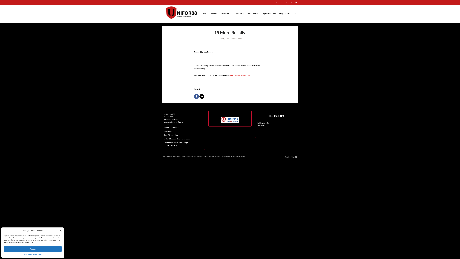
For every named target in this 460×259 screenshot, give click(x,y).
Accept (32, 249)
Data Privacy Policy (171, 135)
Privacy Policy (37, 255)
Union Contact (252, 14)
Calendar (213, 14)
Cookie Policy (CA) (291, 157)
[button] (60, 231)
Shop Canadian (284, 14)
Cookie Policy (27, 255)
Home (204, 14)
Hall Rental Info (263, 123)
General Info (225, 14)
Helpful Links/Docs (269, 14)
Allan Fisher (237, 39)
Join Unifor (168, 131)
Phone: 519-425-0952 (172, 127)
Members (238, 14)
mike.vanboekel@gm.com (239, 75)
